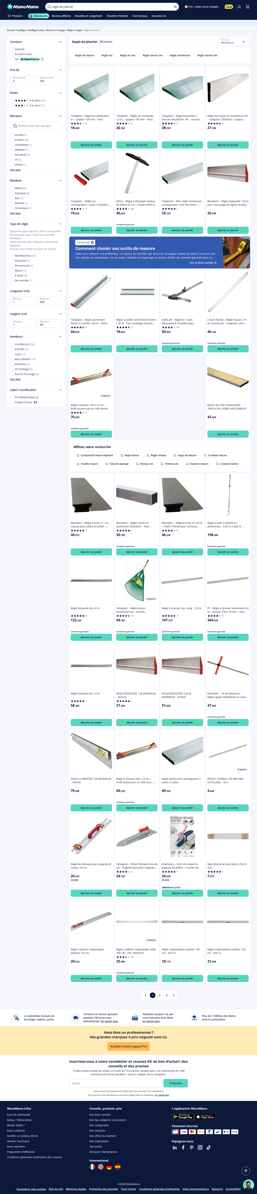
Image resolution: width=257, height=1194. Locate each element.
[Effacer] (175, 7)
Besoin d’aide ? (16, 1125)
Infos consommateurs (196, 1189)
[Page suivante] (174, 995)
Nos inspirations (99, 1141)
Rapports (217, 1189)
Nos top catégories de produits (107, 1120)
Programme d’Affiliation (21, 1151)
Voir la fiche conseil (201, 262)
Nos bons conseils (100, 1114)
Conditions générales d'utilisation (159, 1189)
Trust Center (128, 1189)
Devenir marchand (18, 1141)
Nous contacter (16, 1130)
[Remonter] (246, 1171)
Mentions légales (76, 1189)
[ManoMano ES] (117, 1167)
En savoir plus (162, 1094)
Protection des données (103, 1189)
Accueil (10, 30)
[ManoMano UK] (101, 1167)
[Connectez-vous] (239, 7)
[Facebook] (183, 1147)
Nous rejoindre (16, 1146)
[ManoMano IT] (92, 1167)
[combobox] (233, 42)
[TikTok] (208, 1147)
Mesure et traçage (55, 30)
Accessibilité (233, 1189)
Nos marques (97, 1130)
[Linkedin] (175, 1147)
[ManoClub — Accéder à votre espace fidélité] (229, 7)
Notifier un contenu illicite (22, 1136)
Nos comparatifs (99, 1125)
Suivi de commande (18, 1114)
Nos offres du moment (102, 1136)
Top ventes (95, 1146)
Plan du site (56, 1189)
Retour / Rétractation (19, 1120)
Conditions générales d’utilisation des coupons (34, 1157)
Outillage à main (36, 30)
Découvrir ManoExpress (103, 1151)
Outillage (21, 30)
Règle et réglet (74, 30)
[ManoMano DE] (109, 1167)
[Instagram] (200, 1147)
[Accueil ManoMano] (23, 7)
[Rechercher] (49, 6)
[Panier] (248, 7)
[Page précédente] (145, 995)
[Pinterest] (191, 1147)
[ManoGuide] (248, 1185)
